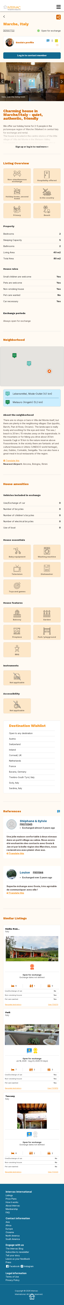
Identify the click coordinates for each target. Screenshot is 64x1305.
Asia (8, 1222)
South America (13, 1239)
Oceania (10, 1232)
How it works (12, 1202)
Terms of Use (12, 1276)
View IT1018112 (52, 1088)
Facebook (15, 1266)
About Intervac (13, 1205)
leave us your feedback (18, 1259)
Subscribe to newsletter (17, 1252)
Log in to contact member (32, 55)
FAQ (8, 1212)
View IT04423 (53, 1172)
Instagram (28, 1266)
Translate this (12, 460)
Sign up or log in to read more (31, 146)
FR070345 (26, 824)
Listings (9, 1195)
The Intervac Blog (14, 1248)
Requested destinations (13, 1004)
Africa (8, 1225)
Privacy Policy (12, 1280)
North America (12, 1235)
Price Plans (11, 1199)
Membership (12, 1209)
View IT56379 (53, 1004)
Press (8, 1262)
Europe (9, 1229)
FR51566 (38, 872)
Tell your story (13, 1255)
